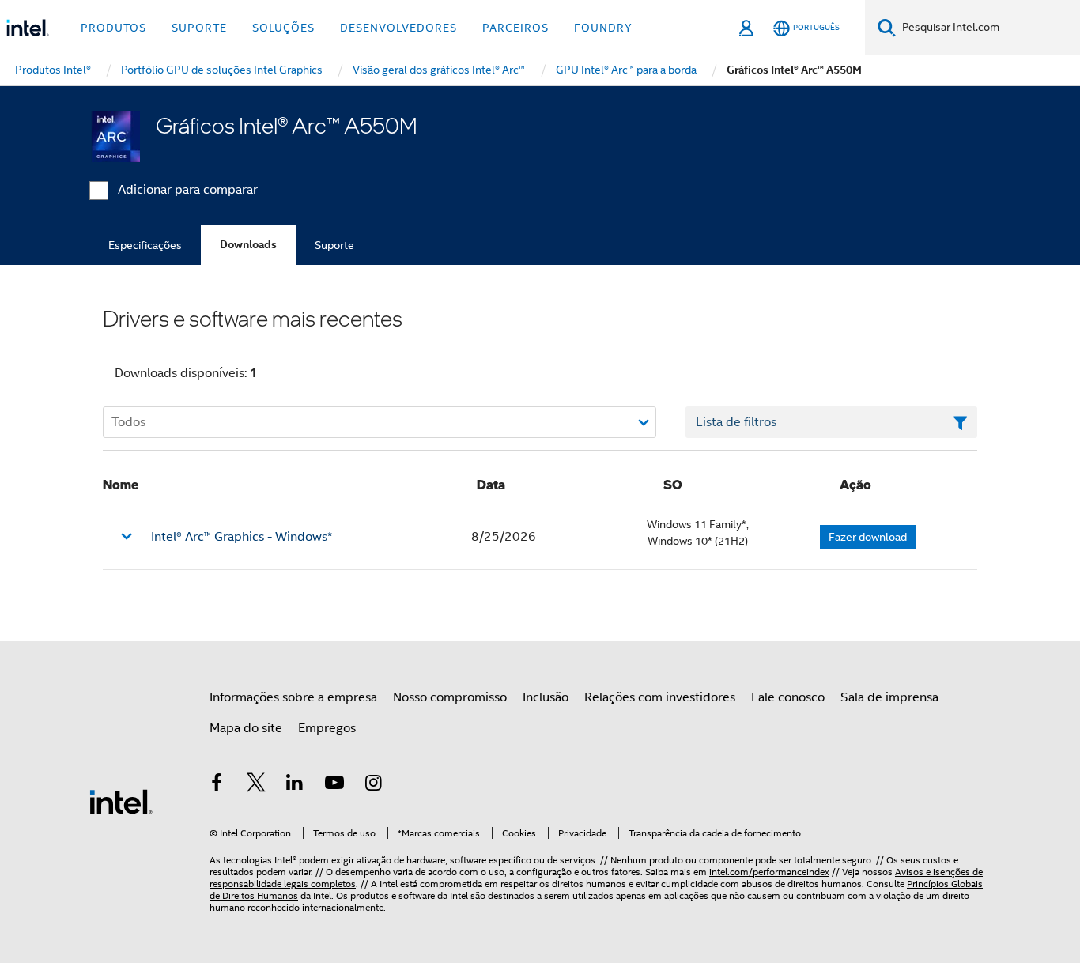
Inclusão (545, 697)
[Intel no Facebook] (216, 785)
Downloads (248, 244)
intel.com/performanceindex (769, 872)
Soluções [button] (283, 28)
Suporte (334, 245)
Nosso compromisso (450, 697)
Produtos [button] (113, 28)
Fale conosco (788, 697)
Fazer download (868, 537)
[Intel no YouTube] (334, 785)
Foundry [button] (603, 28)
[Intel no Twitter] (256, 785)
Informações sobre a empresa (293, 697)
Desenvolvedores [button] (398, 28)
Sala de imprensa (889, 697)
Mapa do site (246, 728)
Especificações (145, 245)
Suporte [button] (199, 28)
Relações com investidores (659, 697)
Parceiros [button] (515, 28)
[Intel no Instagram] (373, 785)
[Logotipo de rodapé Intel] (121, 801)
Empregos (327, 728)
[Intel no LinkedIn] (294, 785)
